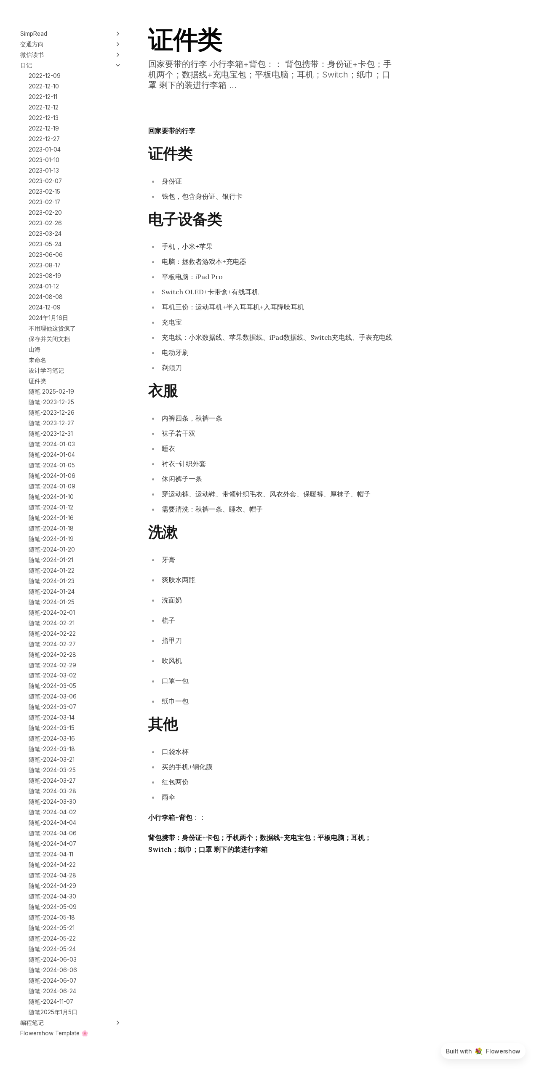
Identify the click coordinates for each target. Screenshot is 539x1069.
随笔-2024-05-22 (52, 938)
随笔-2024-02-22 (52, 633)
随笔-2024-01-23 (52, 580)
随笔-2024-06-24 (52, 991)
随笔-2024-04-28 (52, 875)
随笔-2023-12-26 (52, 412)
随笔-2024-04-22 (52, 864)
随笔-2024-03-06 (53, 696)
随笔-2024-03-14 (52, 717)
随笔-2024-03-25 (52, 770)
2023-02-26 (45, 223)
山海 (34, 349)
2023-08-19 (45, 275)
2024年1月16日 (48, 318)
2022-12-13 (44, 118)
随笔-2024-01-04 (52, 454)
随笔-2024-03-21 (52, 759)
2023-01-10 (44, 160)
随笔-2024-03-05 (52, 685)
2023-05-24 (45, 244)
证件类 (37, 380)
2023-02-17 (44, 202)
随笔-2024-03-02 (52, 675)
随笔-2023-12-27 (51, 422)
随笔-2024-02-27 (52, 643)
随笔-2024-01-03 (52, 443)
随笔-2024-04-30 (52, 896)
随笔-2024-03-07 (52, 707)
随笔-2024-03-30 (52, 801)
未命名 (37, 360)
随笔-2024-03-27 (52, 780)
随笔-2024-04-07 (52, 843)
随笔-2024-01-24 (52, 591)
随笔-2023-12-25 (51, 401)
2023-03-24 (45, 233)
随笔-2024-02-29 (52, 664)
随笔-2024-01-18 (51, 528)
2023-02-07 (45, 181)
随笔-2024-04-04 (52, 822)
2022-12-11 (43, 96)
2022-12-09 (45, 75)
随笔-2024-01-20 (52, 549)
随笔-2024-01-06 (52, 475)
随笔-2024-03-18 (52, 749)
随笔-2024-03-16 (52, 738)
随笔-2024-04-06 (53, 833)
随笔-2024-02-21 (52, 622)
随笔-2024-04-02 (52, 812)
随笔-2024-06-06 (53, 970)
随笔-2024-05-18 (52, 917)
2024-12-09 (45, 307)
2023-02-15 (44, 191)
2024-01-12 (44, 286)
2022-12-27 (44, 139)
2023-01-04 (45, 149)
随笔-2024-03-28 (52, 791)
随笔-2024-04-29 (52, 885)
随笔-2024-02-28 (52, 654)
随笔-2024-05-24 (52, 949)
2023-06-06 (46, 254)
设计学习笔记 (46, 370)
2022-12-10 (44, 86)
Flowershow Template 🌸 (54, 1033)
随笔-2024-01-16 (51, 517)
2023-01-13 (44, 170)
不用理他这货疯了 (52, 328)
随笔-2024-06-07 (53, 980)
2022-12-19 (44, 128)
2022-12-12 (44, 107)
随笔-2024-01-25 (52, 601)
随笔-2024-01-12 (51, 507)
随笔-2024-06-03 (53, 959)
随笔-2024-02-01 (52, 612)
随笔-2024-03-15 (52, 728)
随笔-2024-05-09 (53, 907)
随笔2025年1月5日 (53, 1012)
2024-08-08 (46, 296)
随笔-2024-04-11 (51, 854)
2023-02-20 (45, 212)
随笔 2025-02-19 (51, 391)
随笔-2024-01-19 (51, 538)
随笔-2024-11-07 (51, 1001)
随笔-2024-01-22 (52, 570)
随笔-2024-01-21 (51, 559)
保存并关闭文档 (49, 339)
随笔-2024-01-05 (52, 464)
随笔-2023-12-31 (51, 433)
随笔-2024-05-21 (52, 928)
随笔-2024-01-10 (51, 496)
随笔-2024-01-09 (52, 486)
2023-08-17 (45, 265)
